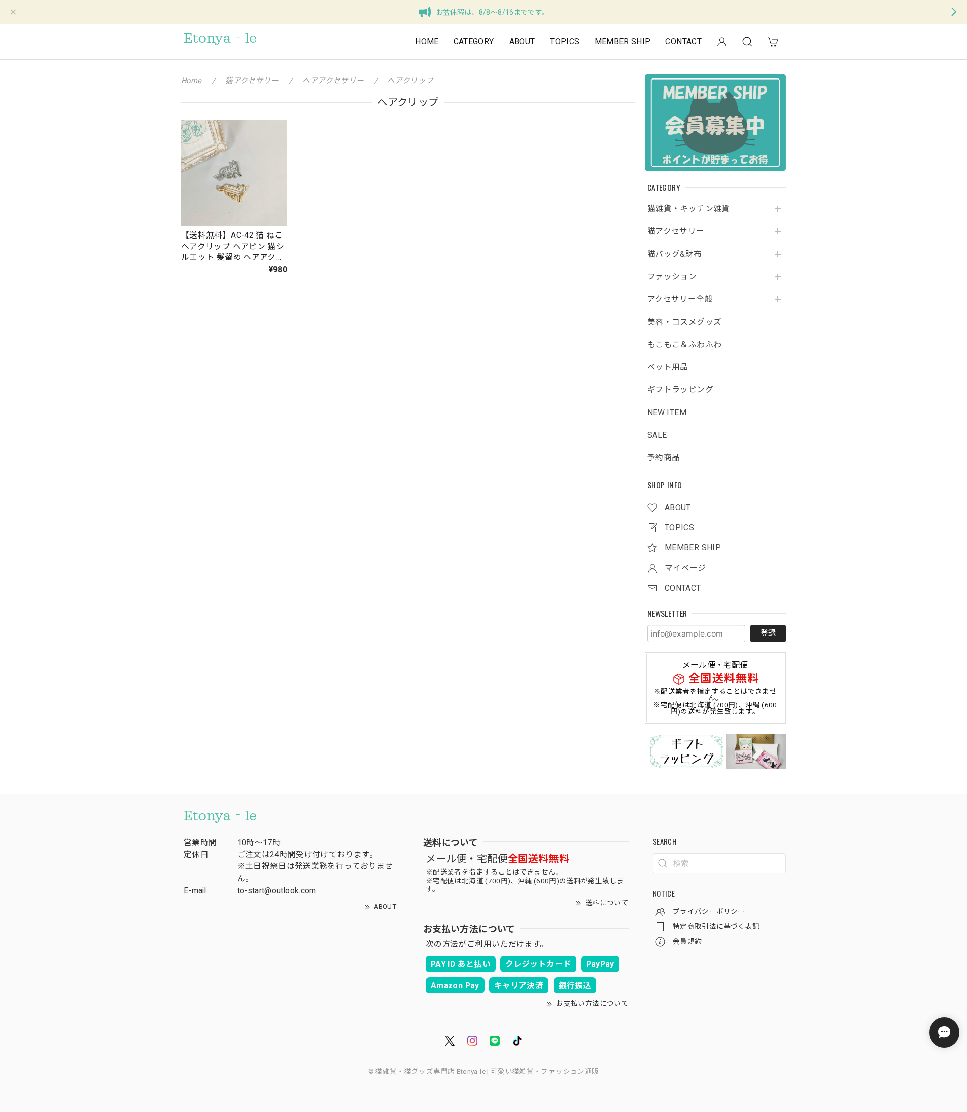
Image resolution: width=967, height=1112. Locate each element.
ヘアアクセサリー (333, 80)
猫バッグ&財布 (674, 254)
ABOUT (522, 41)
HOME (426, 41)
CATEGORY (474, 41)
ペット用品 (667, 367)
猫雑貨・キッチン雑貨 (688, 208)
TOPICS (564, 41)
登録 (768, 633)
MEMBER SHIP (623, 41)
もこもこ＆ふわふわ (684, 344)
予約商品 (663, 457)
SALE (657, 435)
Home (191, 80)
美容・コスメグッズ (684, 322)
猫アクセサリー (676, 231)
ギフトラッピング (680, 389)
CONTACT (683, 41)
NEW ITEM (666, 412)
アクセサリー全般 (680, 299)
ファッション (672, 276)
